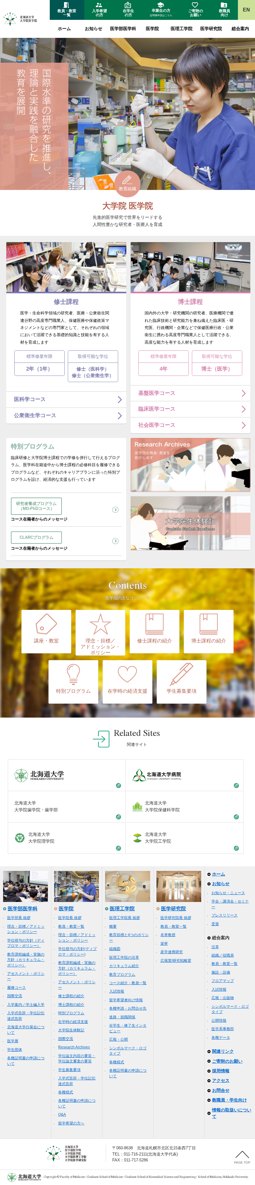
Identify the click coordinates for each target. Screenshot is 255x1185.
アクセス (221, 1080)
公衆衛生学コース (35, 415)
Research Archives (74, 1047)
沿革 (215, 947)
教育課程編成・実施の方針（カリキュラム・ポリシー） (25, 959)
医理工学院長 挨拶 (124, 918)
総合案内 (240, 28)
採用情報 (221, 1070)
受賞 (215, 924)
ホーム (64, 28)
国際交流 (14, 996)
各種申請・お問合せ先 (127, 1008)
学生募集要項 (182, 691)
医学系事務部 (222, 1029)
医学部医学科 (123, 28)
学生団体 (14, 1050)
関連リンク (223, 1051)
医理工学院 (181, 28)
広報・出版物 (222, 998)
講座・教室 (46, 640)
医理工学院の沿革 (124, 957)
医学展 (12, 1041)
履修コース (16, 987)
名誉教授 (167, 935)
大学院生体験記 (71, 1030)
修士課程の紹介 (154, 640)
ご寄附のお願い (227, 1061)
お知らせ (93, 28)
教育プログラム (122, 974)
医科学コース (30, 399)
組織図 (114, 949)
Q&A (62, 1114)
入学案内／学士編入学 (25, 1005)
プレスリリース (224, 915)
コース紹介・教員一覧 (127, 983)
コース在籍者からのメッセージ (39, 511)
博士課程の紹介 (208, 640)
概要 (113, 926)
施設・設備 (220, 972)
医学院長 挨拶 (69, 918)
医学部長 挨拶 (18, 918)
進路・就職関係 (122, 1017)
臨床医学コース (156, 409)
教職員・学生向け (229, 1099)
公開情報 (218, 1020)
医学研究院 (211, 28)
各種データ (220, 1037)
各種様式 (65, 1092)
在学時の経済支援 (127, 691)
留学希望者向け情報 (126, 1000)
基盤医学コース (156, 393)
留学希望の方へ (71, 1123)
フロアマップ (222, 981)
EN (246, 9)
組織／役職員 (222, 955)
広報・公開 (118, 1039)
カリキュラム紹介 (124, 966)
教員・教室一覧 (71, 926)
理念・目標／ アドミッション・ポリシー (100, 646)
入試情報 (116, 991)
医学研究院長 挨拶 (175, 918)
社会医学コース (156, 425)
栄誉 (164, 943)
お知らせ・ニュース (228, 893)
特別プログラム (73, 691)
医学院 (152, 28)
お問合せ (221, 1090)
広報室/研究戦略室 (175, 960)
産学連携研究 (171, 952)
